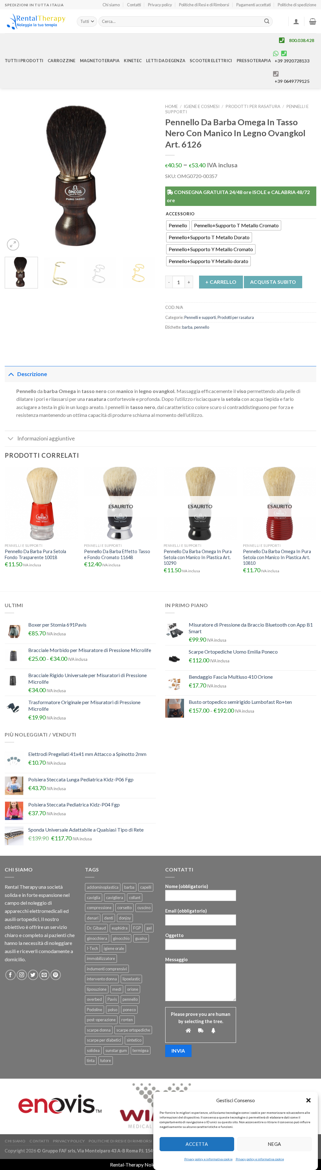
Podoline (94, 1009)
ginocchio (121, 938)
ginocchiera (97, 938)
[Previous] (15, 176)
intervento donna (102, 978)
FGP (137, 927)
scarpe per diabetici (104, 1040)
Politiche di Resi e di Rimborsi (204, 4)
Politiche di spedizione (297, 4)
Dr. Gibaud (96, 927)
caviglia (93, 897)
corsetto (124, 907)
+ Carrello (221, 282)
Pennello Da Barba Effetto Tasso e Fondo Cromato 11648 (117, 554)
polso (112, 1009)
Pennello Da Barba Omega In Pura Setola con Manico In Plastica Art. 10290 (198, 557)
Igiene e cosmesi (201, 106)
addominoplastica (102, 887)
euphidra (120, 927)
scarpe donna (99, 1030)
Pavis (112, 999)
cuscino (143, 907)
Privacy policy (160, 4)
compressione (99, 907)
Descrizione (32, 374)
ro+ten (127, 1019)
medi (116, 989)
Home (171, 106)
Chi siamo (111, 4)
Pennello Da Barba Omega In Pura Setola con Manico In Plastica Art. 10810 (277, 557)
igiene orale (114, 948)
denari (92, 917)
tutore (105, 1060)
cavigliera (114, 897)
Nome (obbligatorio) (186, 886)
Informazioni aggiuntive (46, 438)
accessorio (180, 214)
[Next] (144, 176)
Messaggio (176, 959)
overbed (94, 999)
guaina (141, 938)
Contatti (134, 4)
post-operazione (101, 1019)
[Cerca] (267, 21)
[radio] (177, 225)
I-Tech (92, 948)
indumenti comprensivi (107, 968)
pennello (201, 327)
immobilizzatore (101, 958)
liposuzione (97, 989)
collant (134, 897)
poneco (129, 1009)
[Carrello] (312, 21)
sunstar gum (116, 1050)
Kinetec (133, 60)
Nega (274, 1144)
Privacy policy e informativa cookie (208, 1159)
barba (187, 327)
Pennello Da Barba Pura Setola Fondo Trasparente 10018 (35, 554)
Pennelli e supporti (200, 317)
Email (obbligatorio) (186, 911)
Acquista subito (273, 282)
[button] (308, 1100)
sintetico (134, 1040)
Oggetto (174, 935)
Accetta (197, 1144)
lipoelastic (131, 978)
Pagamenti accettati (253, 4)
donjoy (125, 917)
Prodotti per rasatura (252, 106)
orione (132, 989)
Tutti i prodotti (24, 60)
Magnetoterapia (100, 60)
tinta (91, 1060)
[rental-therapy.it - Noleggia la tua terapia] (36, 21)
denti (108, 917)
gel (149, 927)
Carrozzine (62, 60)
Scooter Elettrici (211, 60)
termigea (141, 1050)
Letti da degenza (165, 60)
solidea (93, 1050)
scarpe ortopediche (133, 1030)
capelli (145, 887)
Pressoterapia (254, 60)
